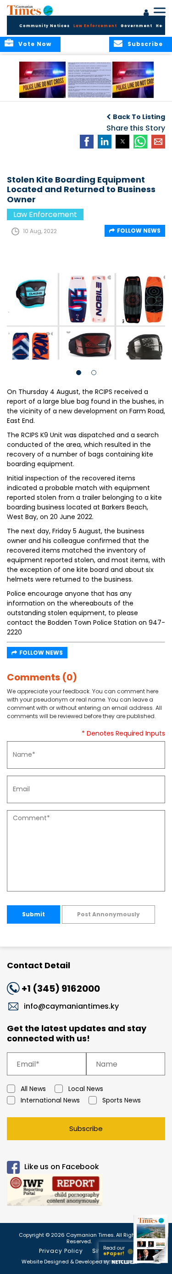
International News (50, 1100)
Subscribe (86, 1128)
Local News (85, 1088)
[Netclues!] (124, 1260)
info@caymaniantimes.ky (71, 1006)
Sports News (121, 1100)
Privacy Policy (61, 1251)
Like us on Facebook (61, 1167)
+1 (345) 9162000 (61, 988)
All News (33, 1088)
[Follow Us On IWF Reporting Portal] (86, 1191)
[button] (43, 80)
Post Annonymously (108, 914)
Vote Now (34, 44)
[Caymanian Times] (30, 10)
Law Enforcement (95, 26)
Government (136, 26)
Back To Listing (139, 116)
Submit (33, 914)
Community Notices (44, 26)
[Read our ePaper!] (151, 1263)
